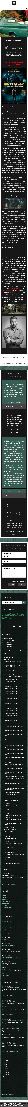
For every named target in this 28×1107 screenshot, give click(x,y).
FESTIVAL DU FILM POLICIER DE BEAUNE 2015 (14, 750)
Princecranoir (5, 1028)
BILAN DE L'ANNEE (9, 834)
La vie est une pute (8, 859)
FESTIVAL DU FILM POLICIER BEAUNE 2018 (13, 739)
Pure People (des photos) (8, 875)
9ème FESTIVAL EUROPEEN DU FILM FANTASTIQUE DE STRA (14, 673)
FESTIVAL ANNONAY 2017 (11, 703)
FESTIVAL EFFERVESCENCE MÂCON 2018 (14, 783)
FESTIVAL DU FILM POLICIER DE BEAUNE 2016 (14, 754)
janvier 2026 (6, 1074)
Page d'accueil (8, 40)
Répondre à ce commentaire (15, 406)
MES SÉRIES (6, 861)
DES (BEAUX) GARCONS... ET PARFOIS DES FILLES (14, 844)
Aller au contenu (5, 1)
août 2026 (5, 1060)
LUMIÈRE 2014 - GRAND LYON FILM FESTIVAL (13, 824)
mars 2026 (5, 1070)
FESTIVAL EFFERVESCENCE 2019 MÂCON (14, 776)
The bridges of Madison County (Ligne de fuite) (13, 877)
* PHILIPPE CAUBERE (8, 638)
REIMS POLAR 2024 (9, 827)
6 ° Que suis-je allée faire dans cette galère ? (14, 650)
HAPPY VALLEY (6, 969)
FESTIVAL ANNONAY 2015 (11, 698)
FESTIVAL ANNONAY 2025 (11, 720)
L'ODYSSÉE (5, 939)
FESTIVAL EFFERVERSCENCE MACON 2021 (13, 769)
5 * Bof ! (5, 648)
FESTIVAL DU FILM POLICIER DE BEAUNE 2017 (14, 758)
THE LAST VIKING (7, 933)
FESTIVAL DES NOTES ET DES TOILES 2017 (14, 723)
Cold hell (15, 288)
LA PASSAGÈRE (17, 40)
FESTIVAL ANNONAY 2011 (11, 688)
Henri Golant (5, 903)
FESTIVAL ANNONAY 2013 (11, 693)
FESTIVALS (6, 659)
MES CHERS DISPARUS (10, 852)
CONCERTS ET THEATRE (10, 838)
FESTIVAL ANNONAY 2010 (11, 686)
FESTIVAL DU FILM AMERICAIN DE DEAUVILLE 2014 (14, 727)
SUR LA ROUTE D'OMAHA (9, 963)
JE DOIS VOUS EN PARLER (10, 829)
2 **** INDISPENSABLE (14, 357)
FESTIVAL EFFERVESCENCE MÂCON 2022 (14, 786)
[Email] (14, 3)
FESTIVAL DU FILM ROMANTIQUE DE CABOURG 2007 (14, 761)
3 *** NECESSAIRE (8, 644)
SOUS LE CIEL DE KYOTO (8, 945)
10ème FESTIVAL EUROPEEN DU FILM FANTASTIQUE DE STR (13, 662)
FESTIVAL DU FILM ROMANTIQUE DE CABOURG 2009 (14, 765)
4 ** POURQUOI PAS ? (9, 646)
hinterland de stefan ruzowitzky (13, 362)
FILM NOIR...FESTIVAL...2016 (11, 805)
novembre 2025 (6, 1079)
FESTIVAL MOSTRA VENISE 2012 (12, 792)
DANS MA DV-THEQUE (10, 841)
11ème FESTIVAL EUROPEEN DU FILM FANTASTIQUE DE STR (13, 666)
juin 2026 (5, 1064)
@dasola (13, 429)
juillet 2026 (5, 1062)
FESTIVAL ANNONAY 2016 (11, 701)
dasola (16, 400)
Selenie (4, 1014)
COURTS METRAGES (8, 657)
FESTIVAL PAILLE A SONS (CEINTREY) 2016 (13, 797)
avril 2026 (5, 1068)
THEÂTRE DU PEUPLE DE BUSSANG (12, 863)
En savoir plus (20, 1105)
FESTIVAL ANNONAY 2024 (11, 718)
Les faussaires (6, 290)
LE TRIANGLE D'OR (7, 921)
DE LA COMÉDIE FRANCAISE (9, 957)
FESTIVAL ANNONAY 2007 (11, 679)
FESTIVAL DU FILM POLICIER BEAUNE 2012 (13, 731)
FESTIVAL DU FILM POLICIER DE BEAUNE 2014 (14, 746)
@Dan (12, 531)
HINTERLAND (14, 54)
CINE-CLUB (7, 836)
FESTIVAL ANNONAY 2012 (11, 691)
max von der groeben (16, 363)
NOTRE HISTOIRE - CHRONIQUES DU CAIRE (13, 951)
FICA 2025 (7, 803)
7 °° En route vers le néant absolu (11, 652)
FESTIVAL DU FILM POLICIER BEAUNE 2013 (13, 735)
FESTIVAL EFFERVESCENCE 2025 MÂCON (14, 781)
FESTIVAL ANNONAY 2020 (11, 710)
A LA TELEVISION (9, 831)
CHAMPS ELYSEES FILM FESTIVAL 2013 (14, 676)
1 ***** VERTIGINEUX (9, 640)
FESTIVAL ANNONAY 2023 (11, 715)
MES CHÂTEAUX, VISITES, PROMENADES (14, 854)
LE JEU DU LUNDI (9, 847)
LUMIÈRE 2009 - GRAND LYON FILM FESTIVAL (13, 816)
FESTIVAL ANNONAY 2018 (11, 705)
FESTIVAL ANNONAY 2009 (11, 684)
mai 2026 (5, 1066)
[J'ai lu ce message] (26, 1103)
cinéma (24, 362)
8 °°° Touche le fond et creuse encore (12, 654)
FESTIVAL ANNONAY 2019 (11, 708)
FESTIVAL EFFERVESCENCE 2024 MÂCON (14, 778)
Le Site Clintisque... (6, 873)
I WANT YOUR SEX (7, 927)
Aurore (3, 987)
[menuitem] (3, 40)
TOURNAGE (8, 857)
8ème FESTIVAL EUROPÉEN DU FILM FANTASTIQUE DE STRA (14, 669)
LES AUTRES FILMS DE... (10, 850)
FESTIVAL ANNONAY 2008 (11, 681)
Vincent (4, 1020)
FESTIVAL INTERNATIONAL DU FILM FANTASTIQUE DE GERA (14, 789)
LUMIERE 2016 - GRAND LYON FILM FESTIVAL (13, 812)
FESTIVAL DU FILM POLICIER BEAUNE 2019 (13, 742)
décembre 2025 (6, 1076)
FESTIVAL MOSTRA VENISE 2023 (12, 794)
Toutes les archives (7, 1082)
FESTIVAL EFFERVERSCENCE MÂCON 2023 (13, 773)
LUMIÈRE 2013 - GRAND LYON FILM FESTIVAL (13, 820)
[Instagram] (14, 627)
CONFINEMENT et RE (8, 655)
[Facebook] (8, 627)
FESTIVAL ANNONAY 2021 (11, 713)
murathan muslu (6, 363)
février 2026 (6, 1072)
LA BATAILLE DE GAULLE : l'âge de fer (16, 1020)
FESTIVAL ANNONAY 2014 (11, 696)
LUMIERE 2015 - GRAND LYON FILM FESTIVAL (13, 809)
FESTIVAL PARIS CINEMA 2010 (12, 800)
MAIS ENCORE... (6, 975)
